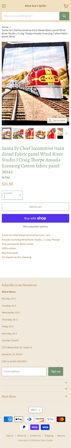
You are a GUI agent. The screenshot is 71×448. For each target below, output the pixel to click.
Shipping (49, 435)
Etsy (7, 177)
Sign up (55, 371)
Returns (61, 435)
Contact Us (35, 435)
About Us (21, 435)
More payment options (35, 226)
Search (9, 435)
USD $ (34, 409)
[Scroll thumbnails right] (66, 133)
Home (5, 27)
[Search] (64, 16)
